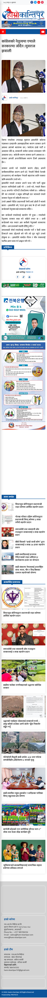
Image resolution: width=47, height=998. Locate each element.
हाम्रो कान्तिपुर (13, 98)
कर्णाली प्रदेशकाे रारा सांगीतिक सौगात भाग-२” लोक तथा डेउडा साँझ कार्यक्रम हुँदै (22, 830)
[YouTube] (38, 2)
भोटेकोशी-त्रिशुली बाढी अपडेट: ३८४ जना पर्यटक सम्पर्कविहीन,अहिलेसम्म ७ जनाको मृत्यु (22, 758)
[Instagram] (42, 2)
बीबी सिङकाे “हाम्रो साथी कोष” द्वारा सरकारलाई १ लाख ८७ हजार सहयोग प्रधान (30, 544)
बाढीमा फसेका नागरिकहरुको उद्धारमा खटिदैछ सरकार (22, 686)
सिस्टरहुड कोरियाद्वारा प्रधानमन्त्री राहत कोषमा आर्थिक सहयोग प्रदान (29, 505)
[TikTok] (23, 277)
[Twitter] (35, 2)
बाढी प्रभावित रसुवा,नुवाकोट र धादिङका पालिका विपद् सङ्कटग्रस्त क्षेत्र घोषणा (23, 794)
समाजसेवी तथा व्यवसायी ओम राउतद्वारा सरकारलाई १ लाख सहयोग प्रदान (30, 532)
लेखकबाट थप (29, 272)
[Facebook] (31, 2)
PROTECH (14, 994)
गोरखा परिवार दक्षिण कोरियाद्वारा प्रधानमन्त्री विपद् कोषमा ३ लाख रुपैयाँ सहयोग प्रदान (28, 519)
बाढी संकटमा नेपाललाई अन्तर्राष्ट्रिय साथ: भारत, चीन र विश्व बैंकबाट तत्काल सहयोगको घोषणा (29, 570)
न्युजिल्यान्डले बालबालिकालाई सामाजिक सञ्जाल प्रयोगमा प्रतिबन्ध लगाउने (22, 866)
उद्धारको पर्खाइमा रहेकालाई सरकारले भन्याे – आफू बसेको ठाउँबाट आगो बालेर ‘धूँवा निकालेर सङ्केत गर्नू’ (21, 724)
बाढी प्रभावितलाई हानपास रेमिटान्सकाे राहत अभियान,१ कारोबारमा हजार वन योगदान (27, 557)
